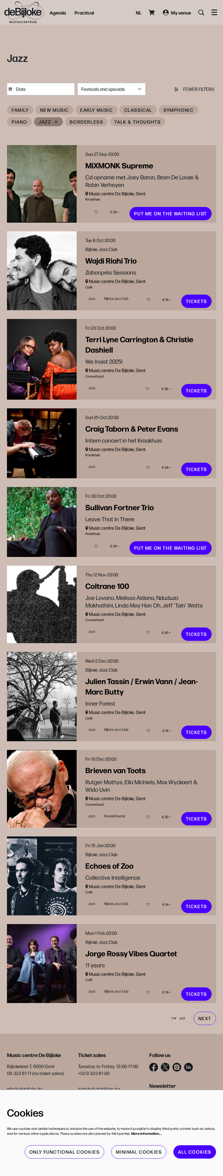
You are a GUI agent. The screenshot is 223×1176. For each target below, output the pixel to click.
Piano (19, 122)
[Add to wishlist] (96, 212)
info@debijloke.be (25, 1089)
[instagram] (176, 1067)
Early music (96, 110)
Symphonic (178, 110)
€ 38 (165, 389)
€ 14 (165, 300)
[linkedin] (188, 1067)
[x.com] (165, 1067)
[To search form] (201, 12)
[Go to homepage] (24, 12)
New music (54, 110)
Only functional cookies (64, 1152)
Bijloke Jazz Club (116, 298)
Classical (138, 110)
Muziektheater (114, 816)
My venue (181, 12)
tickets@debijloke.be (99, 1089)
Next (204, 1018)
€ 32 (165, 817)
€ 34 (113, 212)
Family (20, 110)
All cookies (194, 1152)
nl (138, 12)
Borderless (86, 122)
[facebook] (153, 1067)
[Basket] (152, 12)
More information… (146, 1133)
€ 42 (165, 632)
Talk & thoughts (137, 122)
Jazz (45, 122)
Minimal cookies (139, 1152)
